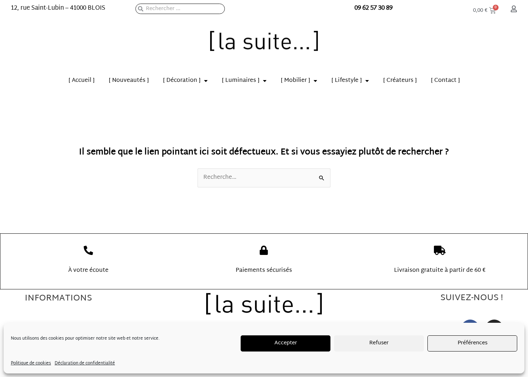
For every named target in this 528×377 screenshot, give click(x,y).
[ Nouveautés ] (129, 80)
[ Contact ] (445, 80)
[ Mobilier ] (295, 80)
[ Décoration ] (181, 80)
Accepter (285, 343)
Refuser (379, 343)
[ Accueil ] (81, 80)
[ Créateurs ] (400, 80)
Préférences (472, 343)
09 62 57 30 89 (374, 8)
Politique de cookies (31, 363)
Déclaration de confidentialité (85, 363)
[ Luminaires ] (240, 80)
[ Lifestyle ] (347, 80)
